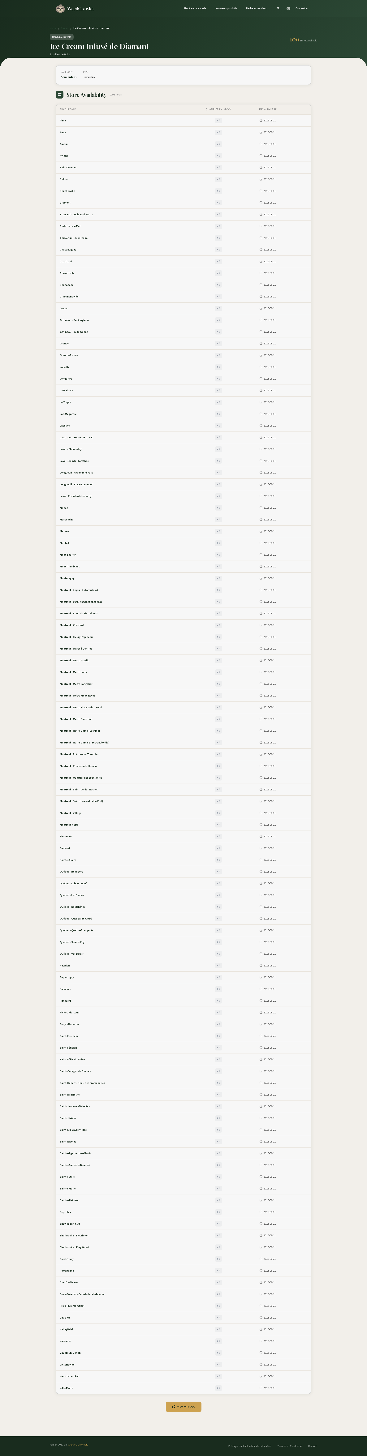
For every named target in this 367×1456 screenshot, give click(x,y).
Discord (312, 1446)
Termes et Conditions (289, 1446)
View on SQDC (186, 1406)
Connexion (302, 8)
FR (278, 8)
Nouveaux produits (226, 8)
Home (53, 28)
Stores (65, 28)
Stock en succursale (195, 8)
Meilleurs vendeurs (257, 8)
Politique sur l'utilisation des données (249, 1446)
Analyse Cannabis (78, 1445)
